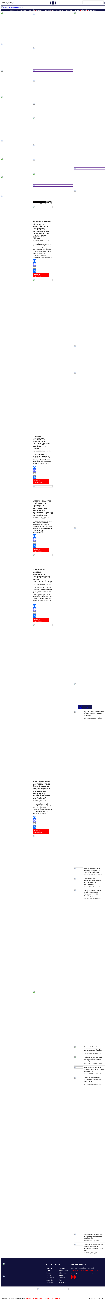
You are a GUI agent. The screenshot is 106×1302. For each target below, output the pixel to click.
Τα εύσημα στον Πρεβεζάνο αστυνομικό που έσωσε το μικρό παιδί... (93, 1236)
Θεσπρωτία (62, 1282)
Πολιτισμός (69, 10)
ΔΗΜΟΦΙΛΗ (83, 708)
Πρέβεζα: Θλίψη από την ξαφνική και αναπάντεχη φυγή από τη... (92, 1079)
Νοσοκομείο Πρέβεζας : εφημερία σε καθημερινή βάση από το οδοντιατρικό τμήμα (42, 575)
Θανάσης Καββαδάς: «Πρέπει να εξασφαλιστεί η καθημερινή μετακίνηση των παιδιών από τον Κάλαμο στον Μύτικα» (42, 229)
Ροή (17, 10)
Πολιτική (55, 10)
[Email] (43, 267)
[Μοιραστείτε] (43, 271)
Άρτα (60, 1280)
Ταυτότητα (30, 1298)
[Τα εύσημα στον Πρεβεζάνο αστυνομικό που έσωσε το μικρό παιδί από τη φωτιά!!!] (78, 1235)
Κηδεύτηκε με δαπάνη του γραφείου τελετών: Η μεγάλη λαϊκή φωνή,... (94, 1069)
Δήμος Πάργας (64, 1270)
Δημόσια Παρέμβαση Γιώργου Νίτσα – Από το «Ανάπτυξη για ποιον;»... (94, 713)
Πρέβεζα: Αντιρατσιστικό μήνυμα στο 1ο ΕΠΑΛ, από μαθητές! (93, 1059)
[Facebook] (43, 261)
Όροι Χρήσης (39, 1298)
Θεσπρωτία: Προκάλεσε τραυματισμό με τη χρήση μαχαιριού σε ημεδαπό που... (93, 1049)
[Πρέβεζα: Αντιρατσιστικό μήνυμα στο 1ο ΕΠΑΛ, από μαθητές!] (78, 1058)
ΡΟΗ (80, 706)
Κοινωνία (32, 10)
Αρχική (12, 10)
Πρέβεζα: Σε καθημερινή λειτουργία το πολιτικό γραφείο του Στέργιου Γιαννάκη (41, 442)
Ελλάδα (61, 10)
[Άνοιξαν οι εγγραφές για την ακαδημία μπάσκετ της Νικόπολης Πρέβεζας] (78, 869)
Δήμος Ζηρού (63, 1273)
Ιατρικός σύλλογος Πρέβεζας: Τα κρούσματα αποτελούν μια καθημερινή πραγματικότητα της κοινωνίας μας (43, 507)
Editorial (84, 10)
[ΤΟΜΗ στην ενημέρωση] (12, 7)
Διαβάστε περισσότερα (38, 275)
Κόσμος (77, 10)
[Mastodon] (43, 264)
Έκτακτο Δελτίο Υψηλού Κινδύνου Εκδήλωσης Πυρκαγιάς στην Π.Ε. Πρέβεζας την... (92, 893)
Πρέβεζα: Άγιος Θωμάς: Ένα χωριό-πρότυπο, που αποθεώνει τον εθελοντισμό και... (93, 1247)
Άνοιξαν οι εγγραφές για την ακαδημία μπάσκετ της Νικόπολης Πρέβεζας (93, 870)
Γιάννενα (62, 1278)
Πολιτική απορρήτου (52, 1298)
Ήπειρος (39, 10)
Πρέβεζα (23, 10)
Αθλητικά (48, 10)
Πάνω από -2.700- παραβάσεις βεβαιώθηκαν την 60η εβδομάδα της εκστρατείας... (94, 881)
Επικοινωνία (92, 10)
